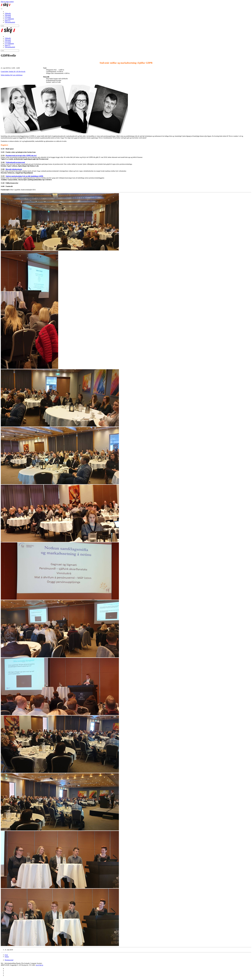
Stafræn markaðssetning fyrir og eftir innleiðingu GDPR (24, 176)
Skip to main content (7, 1)
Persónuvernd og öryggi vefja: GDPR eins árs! (21, 155)
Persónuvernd (9, 960)
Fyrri (6, 955)
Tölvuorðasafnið (10, 22)
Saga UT (7, 20)
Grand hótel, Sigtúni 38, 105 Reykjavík (13, 71)
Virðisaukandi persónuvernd (15, 162)
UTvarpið (8, 17)
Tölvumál (8, 15)
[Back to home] (6, 6)
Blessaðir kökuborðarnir (14, 169)
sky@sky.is (39, 965)
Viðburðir (8, 13)
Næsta (7, 956)
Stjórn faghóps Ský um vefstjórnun (11, 75)
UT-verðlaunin (9, 19)
